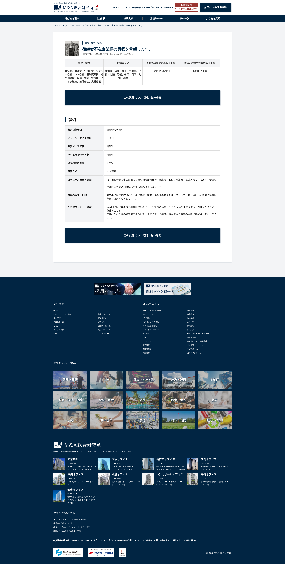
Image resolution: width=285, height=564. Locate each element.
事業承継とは (103, 318)
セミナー (130, 7)
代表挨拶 (57, 310)
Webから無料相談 (217, 7)
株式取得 (190, 326)
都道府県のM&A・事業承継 (198, 334)
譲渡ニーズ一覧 (104, 326)
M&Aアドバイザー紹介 (62, 314)
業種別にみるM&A (64, 362)
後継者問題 (147, 349)
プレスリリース (104, 334)
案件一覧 (185, 18)
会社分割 (190, 322)
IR (162, 7)
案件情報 (101, 322)
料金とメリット (104, 314)
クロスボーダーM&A (150, 330)
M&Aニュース (148, 314)
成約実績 (128, 18)
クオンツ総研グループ (66, 513)
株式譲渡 (146, 353)
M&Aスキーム (192, 349)
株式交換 (190, 330)
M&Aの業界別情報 (149, 326)
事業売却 (190, 314)
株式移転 (190, 318)
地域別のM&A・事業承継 (197, 341)
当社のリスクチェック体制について (124, 540)
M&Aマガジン (119, 7)
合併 (144, 337)
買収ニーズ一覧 (104, 330)
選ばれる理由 (72, 18)
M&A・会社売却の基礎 (151, 310)
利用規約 (176, 540)
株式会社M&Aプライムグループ (66, 531)
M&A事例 (146, 318)
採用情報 (167, 7)
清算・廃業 (191, 337)
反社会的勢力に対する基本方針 (156, 540)
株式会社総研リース (61, 523)
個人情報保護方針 (61, 540)
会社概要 (155, 7)
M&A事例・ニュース (195, 345)
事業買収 (190, 310)
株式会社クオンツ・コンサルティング (68, 519)
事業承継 (146, 334)
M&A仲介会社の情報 (150, 322)
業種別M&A (156, 18)
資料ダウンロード (143, 7)
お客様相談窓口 (190, 540)
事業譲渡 (146, 345)
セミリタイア (147, 341)
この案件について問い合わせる (142, 97)
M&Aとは (57, 334)
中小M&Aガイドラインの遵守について (89, 540)
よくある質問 (213, 18)
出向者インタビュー (195, 353)
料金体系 (100, 18)
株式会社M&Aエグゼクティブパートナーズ (70, 527)
